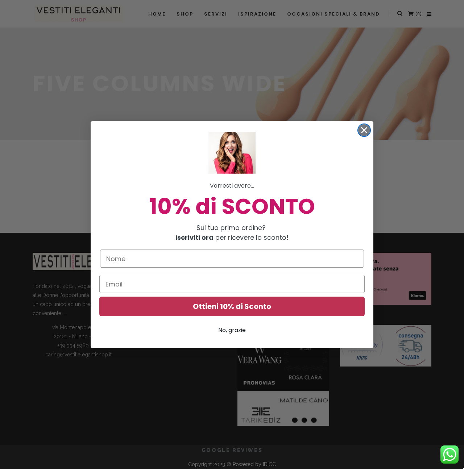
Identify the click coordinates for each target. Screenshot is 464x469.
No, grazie (232, 330)
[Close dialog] (364, 130)
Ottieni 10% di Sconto (232, 306)
